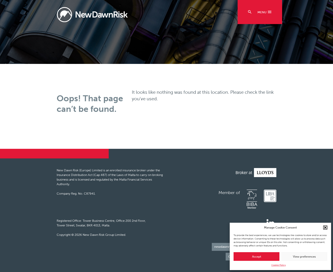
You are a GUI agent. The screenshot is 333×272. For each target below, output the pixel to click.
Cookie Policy (278, 265)
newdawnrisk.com (227, 247)
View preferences (304, 256)
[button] (325, 227)
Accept (256, 256)
